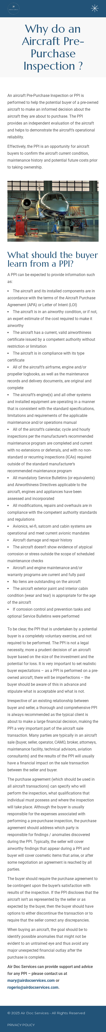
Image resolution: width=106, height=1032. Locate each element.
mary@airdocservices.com (31, 980)
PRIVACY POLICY (21, 1025)
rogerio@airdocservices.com (32, 987)
